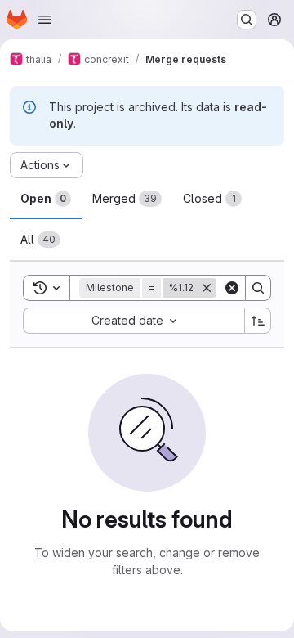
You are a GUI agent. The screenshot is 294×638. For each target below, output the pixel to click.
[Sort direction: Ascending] (258, 321)
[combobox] (133, 321)
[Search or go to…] (246, 19)
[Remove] (206, 288)
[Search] (258, 288)
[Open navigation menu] (45, 20)
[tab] (46, 198)
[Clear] (232, 288)
